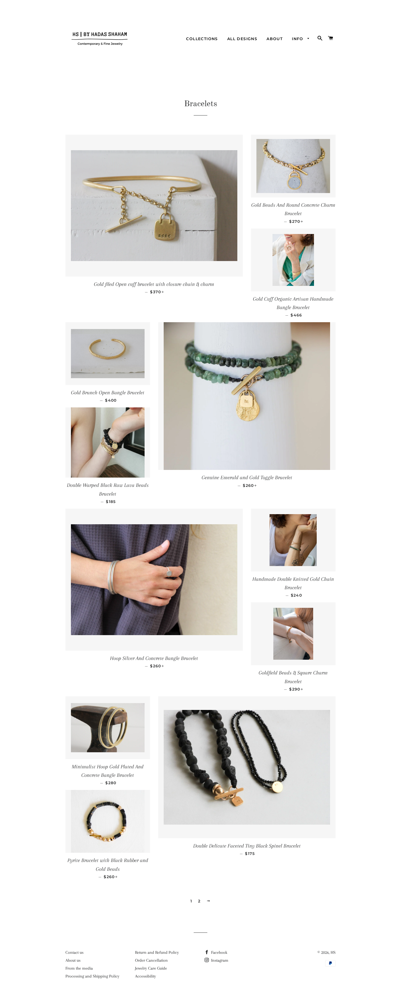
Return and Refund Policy (157, 952)
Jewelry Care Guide (151, 968)
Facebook (218, 952)
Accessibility (145, 976)
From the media (79, 968)
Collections (202, 38)
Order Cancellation (151, 960)
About (275, 38)
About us (72, 960)
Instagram (219, 960)
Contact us (74, 952)
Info (298, 38)
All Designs (242, 38)
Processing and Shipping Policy (92, 976)
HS (333, 952)
